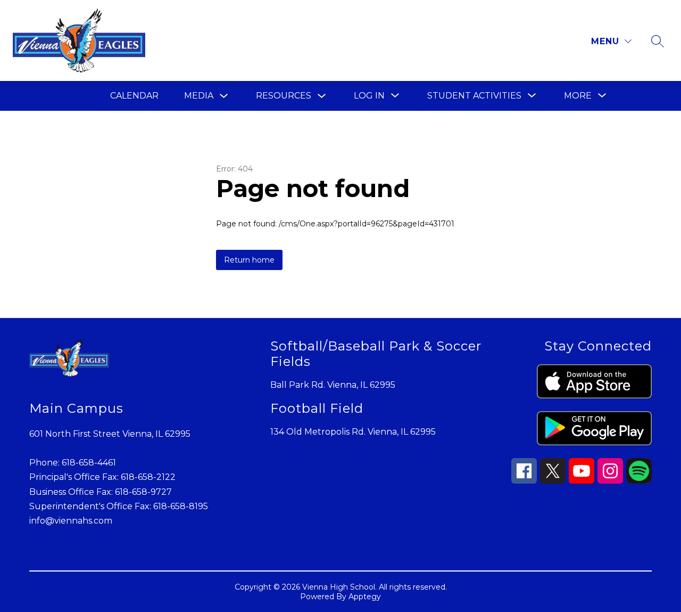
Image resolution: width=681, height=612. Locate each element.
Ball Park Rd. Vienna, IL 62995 (332, 385)
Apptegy (364, 596)
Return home (249, 260)
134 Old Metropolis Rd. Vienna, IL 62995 (353, 432)
